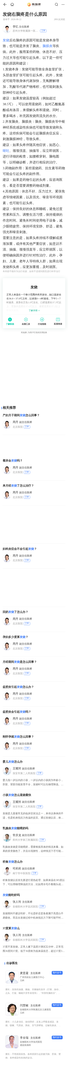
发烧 (6, 40)
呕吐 (6, 150)
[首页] (3, 4)
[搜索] (57, 4)
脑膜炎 (48, 46)
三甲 (43, 31)
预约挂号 (57, 972)
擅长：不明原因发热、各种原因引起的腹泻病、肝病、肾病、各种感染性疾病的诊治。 (33, 1056)
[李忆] (7, 29)
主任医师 (21, 26)
